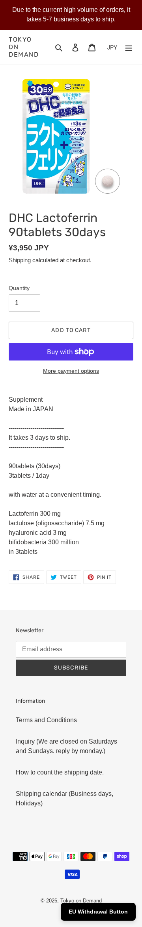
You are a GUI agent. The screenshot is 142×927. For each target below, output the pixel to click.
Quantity (19, 288)
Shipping (20, 260)
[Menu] (128, 47)
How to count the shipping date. (60, 772)
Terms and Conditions (46, 720)
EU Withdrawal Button (98, 911)
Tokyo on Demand (24, 47)
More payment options (71, 371)
